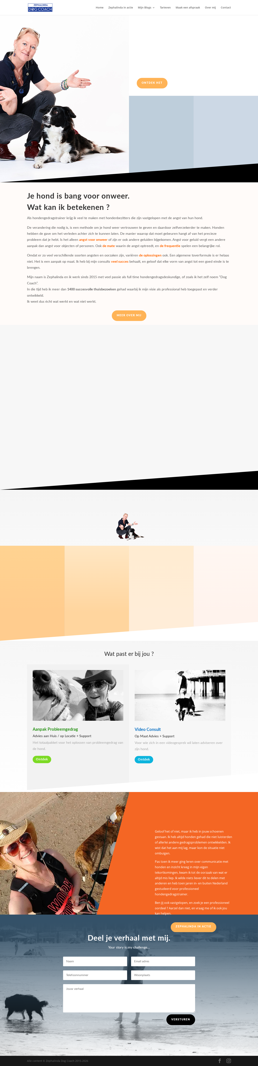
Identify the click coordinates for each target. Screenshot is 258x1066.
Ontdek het (152, 83)
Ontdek (42, 759)
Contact (226, 7)
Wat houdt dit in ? (218, 138)
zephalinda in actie (193, 926)
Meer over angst (129, 467)
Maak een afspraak (188, 7)
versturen (180, 1019)
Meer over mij (129, 315)
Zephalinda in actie (120, 7)
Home (100, 7)
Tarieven (165, 7)
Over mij (210, 7)
